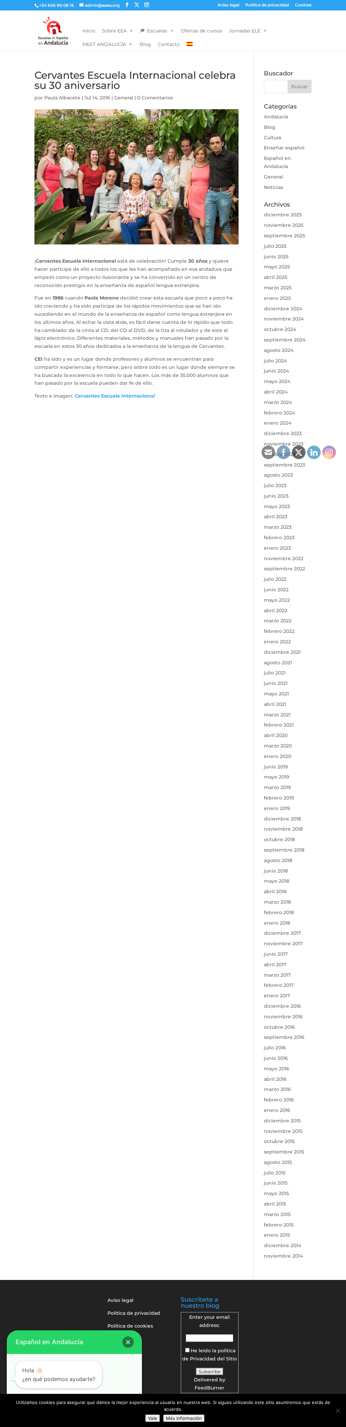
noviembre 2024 (284, 319)
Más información (184, 1418)
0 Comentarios (155, 98)
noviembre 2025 (283, 225)
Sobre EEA (114, 31)
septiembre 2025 (284, 236)
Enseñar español (284, 148)
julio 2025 (275, 246)
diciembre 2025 (283, 215)
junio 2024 (276, 371)
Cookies (303, 5)
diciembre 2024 (283, 309)
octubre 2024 (280, 329)
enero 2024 (277, 423)
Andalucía (276, 117)
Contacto (169, 44)
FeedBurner (209, 1388)
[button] (128, 1342)
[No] (337, 1410)
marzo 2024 (278, 402)
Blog (145, 44)
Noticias (273, 187)
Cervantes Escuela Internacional (115, 396)
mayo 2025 (277, 267)
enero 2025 (277, 298)
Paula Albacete (62, 98)
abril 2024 (276, 392)
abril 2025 (275, 277)
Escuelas (157, 31)
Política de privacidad (267, 5)
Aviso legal (228, 5)
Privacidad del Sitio (213, 1359)
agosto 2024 (278, 350)
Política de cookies (130, 1326)
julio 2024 (275, 361)
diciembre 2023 (283, 433)
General (123, 98)
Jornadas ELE (245, 31)
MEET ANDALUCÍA (104, 44)
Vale (152, 1418)
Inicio (88, 31)
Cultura (272, 138)
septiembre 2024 (284, 340)
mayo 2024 (277, 381)
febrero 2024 (279, 413)
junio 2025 (276, 257)
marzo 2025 (278, 288)
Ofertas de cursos (201, 31)
